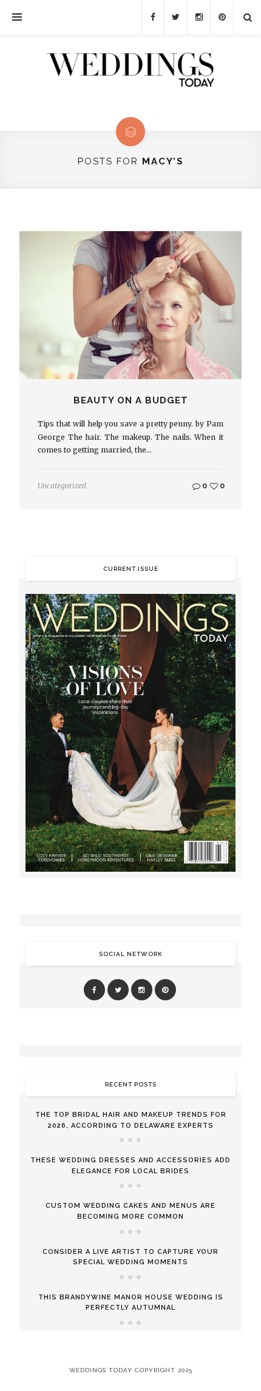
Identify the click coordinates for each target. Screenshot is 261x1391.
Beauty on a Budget (130, 400)
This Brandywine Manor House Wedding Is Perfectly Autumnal (130, 1302)
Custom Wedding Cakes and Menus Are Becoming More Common (130, 1211)
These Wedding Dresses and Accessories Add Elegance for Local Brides (130, 1165)
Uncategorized (62, 485)
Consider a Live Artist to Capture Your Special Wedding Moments (130, 1257)
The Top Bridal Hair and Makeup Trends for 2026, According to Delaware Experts (130, 1120)
